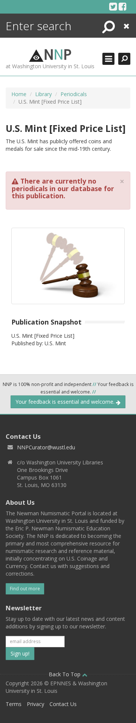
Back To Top (65, 674)
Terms (14, 704)
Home (18, 94)
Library (43, 94)
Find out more (25, 588)
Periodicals (73, 94)
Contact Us (63, 704)
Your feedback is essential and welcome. (65, 401)
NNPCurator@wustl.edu (46, 447)
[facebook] (123, 6)
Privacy (35, 704)
